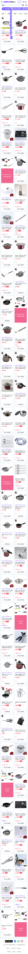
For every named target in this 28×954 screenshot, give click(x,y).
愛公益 (10, 35)
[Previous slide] (2, 23)
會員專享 (10, 32)
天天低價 (10, 20)
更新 (24, 944)
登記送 (10, 12)
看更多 (10, 37)
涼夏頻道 (10, 23)
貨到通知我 (20, 292)
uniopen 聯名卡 (17, 9)
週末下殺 (10, 29)
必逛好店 (10, 26)
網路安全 (9, 951)
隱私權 (14, 951)
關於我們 (14, 948)
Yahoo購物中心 (9, 2)
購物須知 (19, 948)
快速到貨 (10, 18)
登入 (20, 2)
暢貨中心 (10, 15)
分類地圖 (19, 951)
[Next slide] (12, 23)
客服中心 (8, 948)
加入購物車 (7, 41)
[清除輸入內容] (23, 5)
